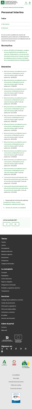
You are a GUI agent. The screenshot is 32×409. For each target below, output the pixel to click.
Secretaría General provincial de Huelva (13, 7)
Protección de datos (16, 388)
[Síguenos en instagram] (25, 349)
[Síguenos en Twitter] (2, 349)
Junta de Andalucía (2, 2)
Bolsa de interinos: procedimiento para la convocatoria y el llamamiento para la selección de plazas (15, 73)
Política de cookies (16, 385)
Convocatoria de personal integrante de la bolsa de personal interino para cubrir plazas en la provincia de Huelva (16, 179)
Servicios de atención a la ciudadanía (16, 207)
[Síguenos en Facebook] (11, 349)
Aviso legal (16, 378)
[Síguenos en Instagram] (21, 349)
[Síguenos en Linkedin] (2, 351)
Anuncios (5, 28)
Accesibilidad (16, 375)
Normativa (6, 24)
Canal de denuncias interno (16, 382)
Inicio (13, 2)
